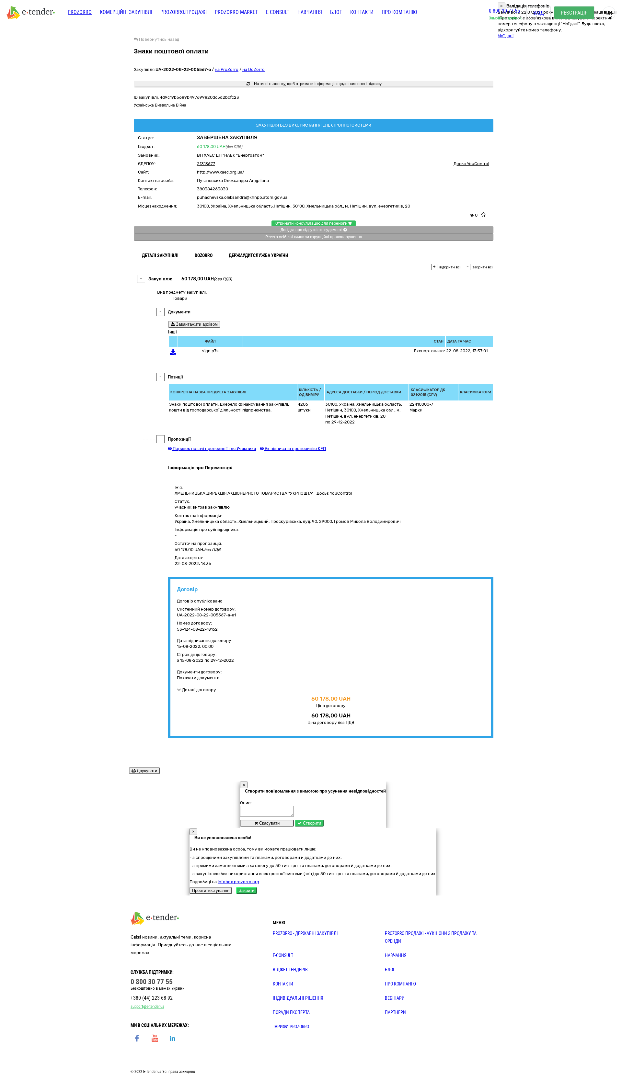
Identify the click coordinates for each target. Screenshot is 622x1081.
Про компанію (399, 12)
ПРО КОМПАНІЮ (400, 983)
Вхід (538, 13)
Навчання (309, 12)
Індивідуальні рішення (298, 998)
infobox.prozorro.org (238, 881)
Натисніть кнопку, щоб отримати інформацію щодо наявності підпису (317, 84)
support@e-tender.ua (147, 1006)
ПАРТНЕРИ (395, 1012)
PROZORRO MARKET (236, 12)
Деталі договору (198, 689)
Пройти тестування (210, 890)
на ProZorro (226, 69)
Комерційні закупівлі (126, 12)
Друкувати (146, 770)
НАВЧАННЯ (396, 955)
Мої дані (505, 35)
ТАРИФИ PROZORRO (291, 1026)
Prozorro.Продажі (183, 12)
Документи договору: (199, 672)
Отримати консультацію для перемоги (311, 223)
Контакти (362, 12)
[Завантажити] (173, 353)
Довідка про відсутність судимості (312, 230)
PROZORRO (80, 12)
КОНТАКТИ (283, 983)
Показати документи (198, 677)
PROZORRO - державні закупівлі (305, 933)
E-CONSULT (277, 12)
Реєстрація (574, 13)
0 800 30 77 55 (504, 11)
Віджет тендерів (290, 969)
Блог (336, 12)
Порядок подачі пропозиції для (214, 448)
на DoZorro (253, 69)
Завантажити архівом (196, 324)
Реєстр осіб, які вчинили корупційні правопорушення (313, 237)
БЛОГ (390, 969)
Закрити (246, 890)
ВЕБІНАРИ (395, 998)
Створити (311, 823)
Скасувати (269, 823)
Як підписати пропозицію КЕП (295, 448)
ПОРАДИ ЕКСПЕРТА (291, 1012)
